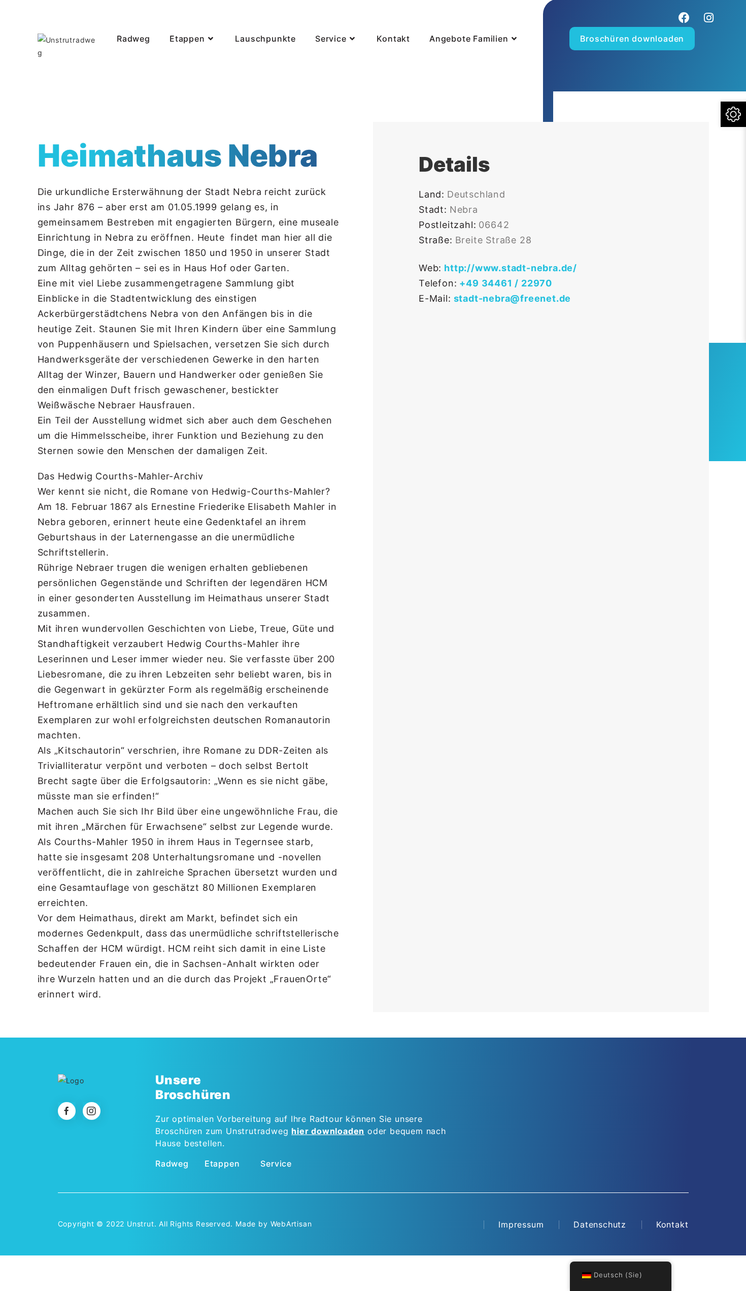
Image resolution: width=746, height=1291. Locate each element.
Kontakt (672, 1224)
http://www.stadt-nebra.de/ (510, 268)
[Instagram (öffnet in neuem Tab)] (707, 17)
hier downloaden (327, 1131)
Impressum (521, 1224)
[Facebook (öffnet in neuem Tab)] (684, 17)
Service (276, 1163)
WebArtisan (291, 1223)
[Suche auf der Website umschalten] (114, 65)
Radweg (172, 1163)
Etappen (222, 1163)
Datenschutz (599, 1224)
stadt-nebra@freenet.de (512, 298)
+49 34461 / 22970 (505, 283)
